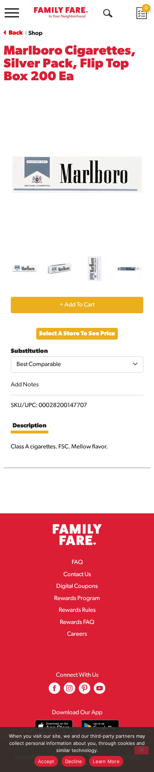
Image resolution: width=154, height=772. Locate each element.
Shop (35, 33)
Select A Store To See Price (77, 334)
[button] (25, 269)
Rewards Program (77, 598)
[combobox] (77, 364)
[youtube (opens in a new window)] (99, 691)
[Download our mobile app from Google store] (100, 726)
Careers (77, 634)
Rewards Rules (77, 610)
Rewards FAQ (77, 622)
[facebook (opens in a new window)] (54, 691)
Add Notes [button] (25, 385)
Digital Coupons (77, 586)
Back (15, 33)
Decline (73, 761)
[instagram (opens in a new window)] (69, 691)
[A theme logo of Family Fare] (61, 12)
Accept (46, 761)
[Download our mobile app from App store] (54, 726)
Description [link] (30, 426)
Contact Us (77, 575)
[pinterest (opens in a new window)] (84, 691)
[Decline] (141, 750)
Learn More (106, 761)
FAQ (77, 562)
